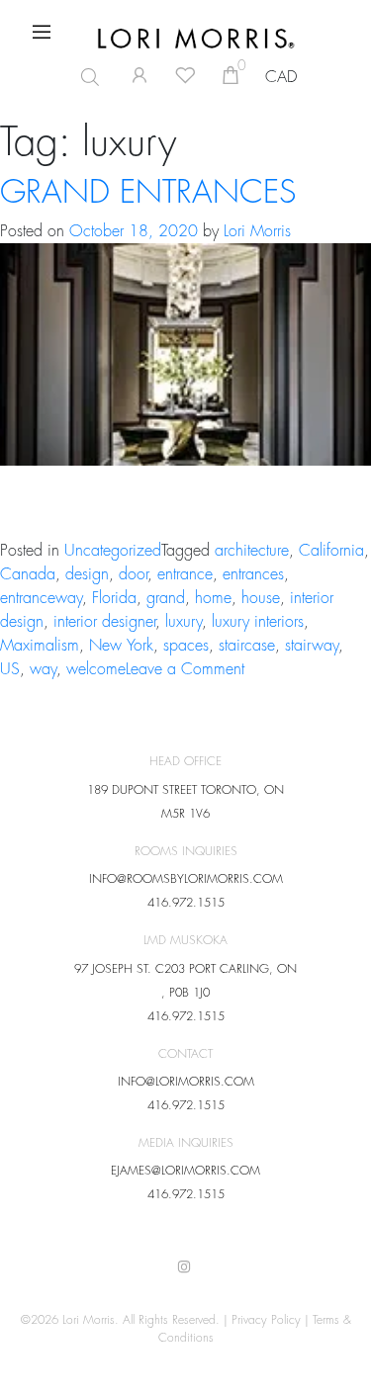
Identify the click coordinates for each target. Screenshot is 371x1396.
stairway (311, 646)
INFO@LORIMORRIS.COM (186, 1082)
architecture (252, 551)
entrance (185, 574)
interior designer (104, 622)
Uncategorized (112, 551)
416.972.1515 (186, 903)
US (10, 669)
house (260, 598)
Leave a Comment (185, 669)
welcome (96, 669)
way (43, 669)
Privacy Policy (266, 1320)
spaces (186, 646)
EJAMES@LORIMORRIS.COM (185, 1171)
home (213, 598)
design (87, 574)
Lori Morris (257, 231)
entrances (253, 574)
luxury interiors (258, 622)
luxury (183, 622)
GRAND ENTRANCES (148, 193)
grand (165, 598)
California (331, 551)
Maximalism (39, 646)
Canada (27, 574)
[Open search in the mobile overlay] (82, 77)
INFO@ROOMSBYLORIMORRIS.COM (186, 879)
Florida (114, 598)
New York (121, 646)
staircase (247, 646)
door (133, 574)
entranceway (41, 598)
